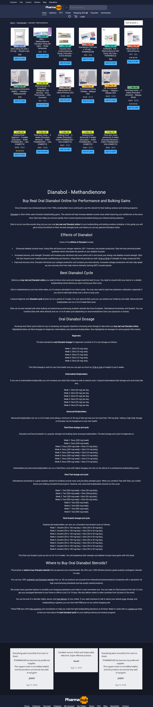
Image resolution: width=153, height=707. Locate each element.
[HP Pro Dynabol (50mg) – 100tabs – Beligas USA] (110, 77)
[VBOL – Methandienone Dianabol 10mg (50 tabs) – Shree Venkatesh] (42, 32)
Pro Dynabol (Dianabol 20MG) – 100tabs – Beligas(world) (19, 91)
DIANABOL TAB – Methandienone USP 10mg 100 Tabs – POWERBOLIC (110, 52)
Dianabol (14, 214)
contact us (132, 609)
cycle (124, 599)
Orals (44, 13)
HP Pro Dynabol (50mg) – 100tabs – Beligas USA (110, 90)
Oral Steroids (21, 23)
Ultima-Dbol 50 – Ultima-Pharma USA (65, 91)
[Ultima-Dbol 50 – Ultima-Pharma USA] (65, 78)
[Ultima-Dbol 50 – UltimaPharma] (133, 37)
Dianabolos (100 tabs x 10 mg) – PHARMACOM (88, 49)
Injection (52, 13)
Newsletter (53, 2)
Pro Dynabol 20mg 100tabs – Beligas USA (88, 91)
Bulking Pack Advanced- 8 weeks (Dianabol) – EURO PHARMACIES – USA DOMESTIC (88, 139)
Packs (68, 13)
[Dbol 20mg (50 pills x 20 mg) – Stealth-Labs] (19, 37)
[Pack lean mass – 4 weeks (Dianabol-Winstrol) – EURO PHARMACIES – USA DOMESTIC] (42, 123)
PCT (61, 13)
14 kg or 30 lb (103, 258)
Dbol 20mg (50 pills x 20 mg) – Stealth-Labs (19, 50)
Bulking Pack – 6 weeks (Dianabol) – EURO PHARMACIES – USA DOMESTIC (65, 138)
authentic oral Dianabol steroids (40, 580)
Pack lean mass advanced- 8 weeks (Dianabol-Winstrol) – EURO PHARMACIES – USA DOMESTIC (110, 139)
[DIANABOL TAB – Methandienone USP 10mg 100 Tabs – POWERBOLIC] (110, 37)
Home (12, 23)
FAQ (21, 2)
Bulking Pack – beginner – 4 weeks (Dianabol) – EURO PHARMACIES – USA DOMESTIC (20, 139)
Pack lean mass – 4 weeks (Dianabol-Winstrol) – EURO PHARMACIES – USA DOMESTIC (42, 139)
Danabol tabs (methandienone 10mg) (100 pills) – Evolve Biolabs (65, 52)
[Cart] (75, 16)
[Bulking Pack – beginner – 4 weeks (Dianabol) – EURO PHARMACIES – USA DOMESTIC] (19, 123)
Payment (13, 2)
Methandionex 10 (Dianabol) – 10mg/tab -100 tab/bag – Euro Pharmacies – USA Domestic (42, 92)
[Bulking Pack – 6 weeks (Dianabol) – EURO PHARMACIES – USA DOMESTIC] (65, 123)
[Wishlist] (69, 16)
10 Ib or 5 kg (97, 367)
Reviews (37, 2)
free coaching (35, 609)
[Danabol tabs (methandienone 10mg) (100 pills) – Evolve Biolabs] (65, 37)
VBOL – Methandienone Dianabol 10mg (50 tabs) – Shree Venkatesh (42, 43)
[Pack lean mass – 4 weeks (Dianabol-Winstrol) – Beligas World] (133, 78)
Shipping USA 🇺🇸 (80, 13)
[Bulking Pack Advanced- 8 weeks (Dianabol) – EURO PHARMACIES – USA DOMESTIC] (87, 123)
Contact (28, 2)
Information (106, 13)
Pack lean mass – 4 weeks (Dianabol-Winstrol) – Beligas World (133, 93)
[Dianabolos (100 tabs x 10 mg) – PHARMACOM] (87, 36)
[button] (20, 58)
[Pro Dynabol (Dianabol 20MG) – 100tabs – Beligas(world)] (19, 77)
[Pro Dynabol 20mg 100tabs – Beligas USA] (87, 77)
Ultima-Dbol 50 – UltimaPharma (133, 50)
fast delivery (62, 599)
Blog (44, 2)
